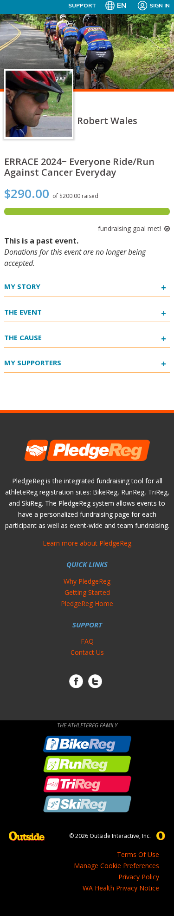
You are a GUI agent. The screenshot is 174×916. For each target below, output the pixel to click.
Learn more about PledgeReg (87, 543)
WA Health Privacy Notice (121, 887)
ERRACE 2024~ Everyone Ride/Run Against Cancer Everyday (79, 166)
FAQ (87, 641)
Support (82, 5)
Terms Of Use (138, 854)
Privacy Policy (138, 876)
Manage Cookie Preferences (116, 865)
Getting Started (87, 592)
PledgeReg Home (87, 603)
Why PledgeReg (87, 581)
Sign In (159, 5)
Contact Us (87, 652)
